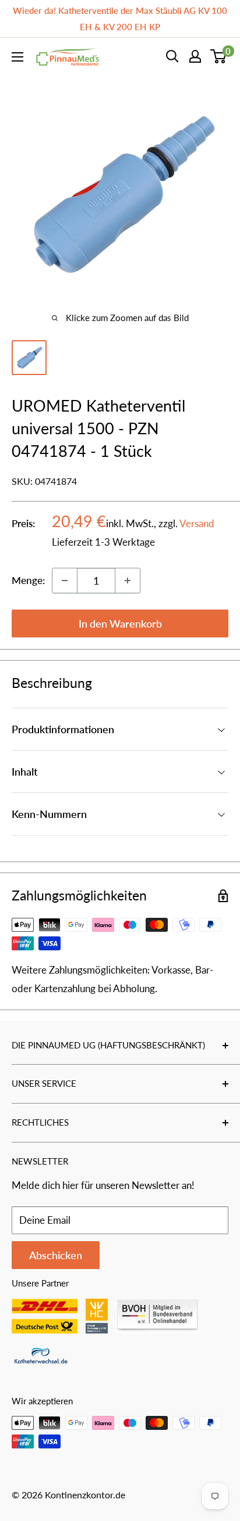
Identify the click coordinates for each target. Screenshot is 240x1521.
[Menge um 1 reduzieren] (64, 580)
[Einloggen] (195, 56)
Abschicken (55, 1255)
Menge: (28, 580)
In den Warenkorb (120, 623)
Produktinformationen (63, 729)
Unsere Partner (40, 1283)
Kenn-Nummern (49, 814)
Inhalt (25, 771)
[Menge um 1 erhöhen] (127, 580)
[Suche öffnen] (172, 56)
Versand (196, 523)
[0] (218, 56)
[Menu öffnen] (17, 57)
